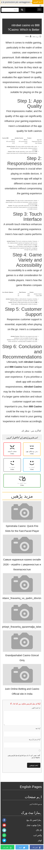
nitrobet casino (29, 57)
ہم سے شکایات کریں (36, 804)
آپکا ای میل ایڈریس (34, 739)
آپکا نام (38, 728)
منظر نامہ (25, 431)
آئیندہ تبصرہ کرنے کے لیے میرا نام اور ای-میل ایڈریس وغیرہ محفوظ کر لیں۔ (23, 756)
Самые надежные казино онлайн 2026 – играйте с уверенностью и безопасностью (22, 564)
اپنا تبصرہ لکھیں (36, 707)
